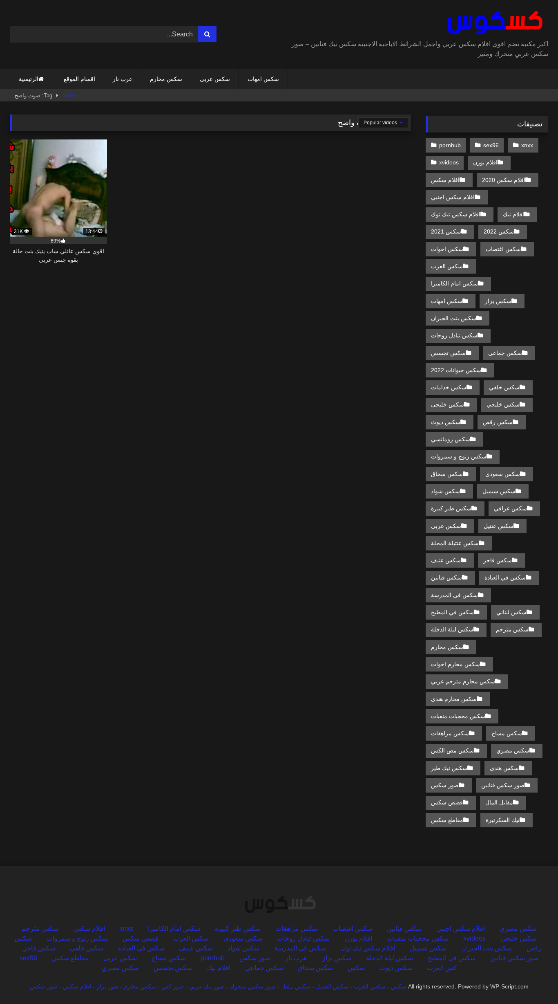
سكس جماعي (505, 353)
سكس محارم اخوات (455, 664)
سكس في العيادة (505, 577)
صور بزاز (107, 986)
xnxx (527, 145)
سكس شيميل (499, 491)
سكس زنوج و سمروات (459, 456)
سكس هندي (504, 768)
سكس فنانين (446, 577)
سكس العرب (447, 266)
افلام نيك (513, 214)
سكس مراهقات (450, 733)
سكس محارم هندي (454, 699)
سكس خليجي (503, 404)
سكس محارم (166, 79)
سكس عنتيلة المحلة (455, 543)
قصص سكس (447, 802)
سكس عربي (215, 79)
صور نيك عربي (206, 986)
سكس (356, 967)
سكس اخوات (447, 249)
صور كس (172, 986)
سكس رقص (498, 422)
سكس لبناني (511, 612)
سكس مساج (506, 733)
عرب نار (122, 79)
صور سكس (445, 785)
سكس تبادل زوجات (454, 335)
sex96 (491, 145)
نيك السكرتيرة (503, 820)
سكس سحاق (447, 474)
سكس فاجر (497, 560)
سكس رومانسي (450, 439)
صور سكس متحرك (253, 986)
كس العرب (442, 967)
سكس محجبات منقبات (458, 716)
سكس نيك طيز (449, 768)
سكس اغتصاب (503, 249)
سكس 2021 (446, 231)
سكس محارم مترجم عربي (463, 681)
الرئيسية (28, 79)
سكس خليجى (447, 404)
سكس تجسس (448, 353)
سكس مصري (512, 750)
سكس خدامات (448, 387)
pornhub (450, 145)
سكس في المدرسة (454, 595)
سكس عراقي (510, 508)
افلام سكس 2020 (503, 180)
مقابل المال (499, 802)
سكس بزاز (498, 301)
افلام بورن (485, 162)
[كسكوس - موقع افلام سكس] (493, 23)
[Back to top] (533, 980)
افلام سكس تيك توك (455, 214)
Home (69, 95)
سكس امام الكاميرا (454, 283)
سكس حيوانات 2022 (456, 370)
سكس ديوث (445, 422)
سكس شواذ (445, 491)
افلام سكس (445, 180)
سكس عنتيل (498, 526)
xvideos (449, 162)
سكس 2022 (499, 231)
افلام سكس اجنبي (453, 197)
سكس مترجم (512, 629)
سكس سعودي (502, 474)
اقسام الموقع (79, 79)
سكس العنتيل (332, 986)
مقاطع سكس (447, 820)
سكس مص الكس (452, 750)
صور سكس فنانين (503, 785)
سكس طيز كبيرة (451, 508)
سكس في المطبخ (452, 612)
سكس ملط (296, 986)
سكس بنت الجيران (453, 318)
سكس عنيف (446, 560)
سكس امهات (263, 79)
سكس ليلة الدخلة (452, 629)
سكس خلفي (504, 387)
